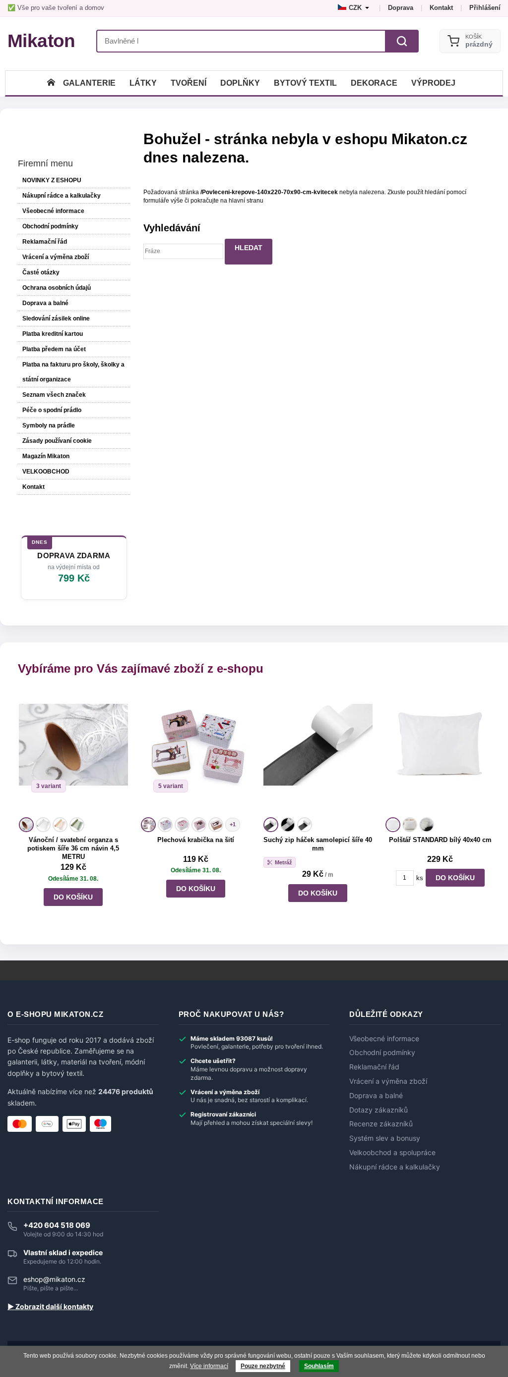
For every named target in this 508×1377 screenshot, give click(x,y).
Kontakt (441, 7)
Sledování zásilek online (56, 318)
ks (419, 878)
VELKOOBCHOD (45, 471)
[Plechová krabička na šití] (195, 752)
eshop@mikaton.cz (54, 1279)
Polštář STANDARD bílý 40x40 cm (440, 840)
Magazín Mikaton (45, 456)
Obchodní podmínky (50, 226)
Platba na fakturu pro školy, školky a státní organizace (73, 372)
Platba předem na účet (54, 349)
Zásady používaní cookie (57, 440)
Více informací (209, 1366)
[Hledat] (402, 41)
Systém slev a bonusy (384, 1138)
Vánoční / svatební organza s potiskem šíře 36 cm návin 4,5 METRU (73, 848)
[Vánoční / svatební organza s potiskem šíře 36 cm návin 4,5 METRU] (73, 752)
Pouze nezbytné (263, 1366)
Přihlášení (485, 7)
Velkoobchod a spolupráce (392, 1153)
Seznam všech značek (54, 394)
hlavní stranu (246, 200)
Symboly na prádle (48, 425)
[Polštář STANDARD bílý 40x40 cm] (440, 752)
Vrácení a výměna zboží (55, 257)
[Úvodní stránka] (51, 83)
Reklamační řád (44, 241)
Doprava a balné (45, 303)
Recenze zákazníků (381, 1124)
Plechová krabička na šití (195, 840)
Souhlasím (319, 1366)
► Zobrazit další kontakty (50, 1307)
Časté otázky (41, 272)
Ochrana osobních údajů (56, 287)
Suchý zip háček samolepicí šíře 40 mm (317, 844)
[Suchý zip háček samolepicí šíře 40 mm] (318, 752)
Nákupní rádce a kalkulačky (394, 1167)
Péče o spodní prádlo (51, 410)
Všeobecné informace (53, 211)
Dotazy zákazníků (378, 1110)
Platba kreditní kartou (52, 333)
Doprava (400, 7)
